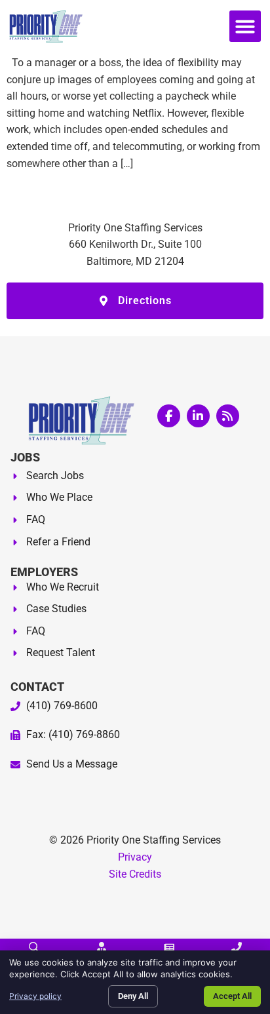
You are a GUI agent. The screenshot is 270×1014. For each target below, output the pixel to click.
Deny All (133, 996)
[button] (245, 26)
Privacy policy (35, 996)
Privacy (135, 857)
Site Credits (135, 874)
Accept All (232, 996)
